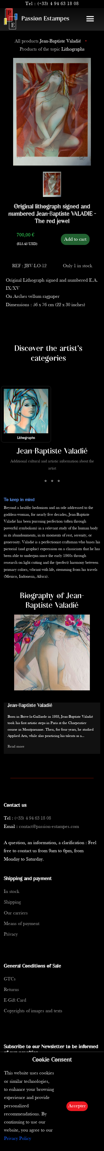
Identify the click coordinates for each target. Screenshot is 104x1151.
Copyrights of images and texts (33, 1011)
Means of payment (21, 923)
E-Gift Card (15, 1000)
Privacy (11, 934)
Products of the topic (52, 49)
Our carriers (16, 913)
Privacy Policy (17, 1138)
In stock (11, 891)
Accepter (77, 1106)
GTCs (10, 979)
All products (48, 41)
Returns (11, 989)
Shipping (12, 902)
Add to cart (75, 239)
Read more (16, 747)
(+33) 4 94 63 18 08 (58, 4)
